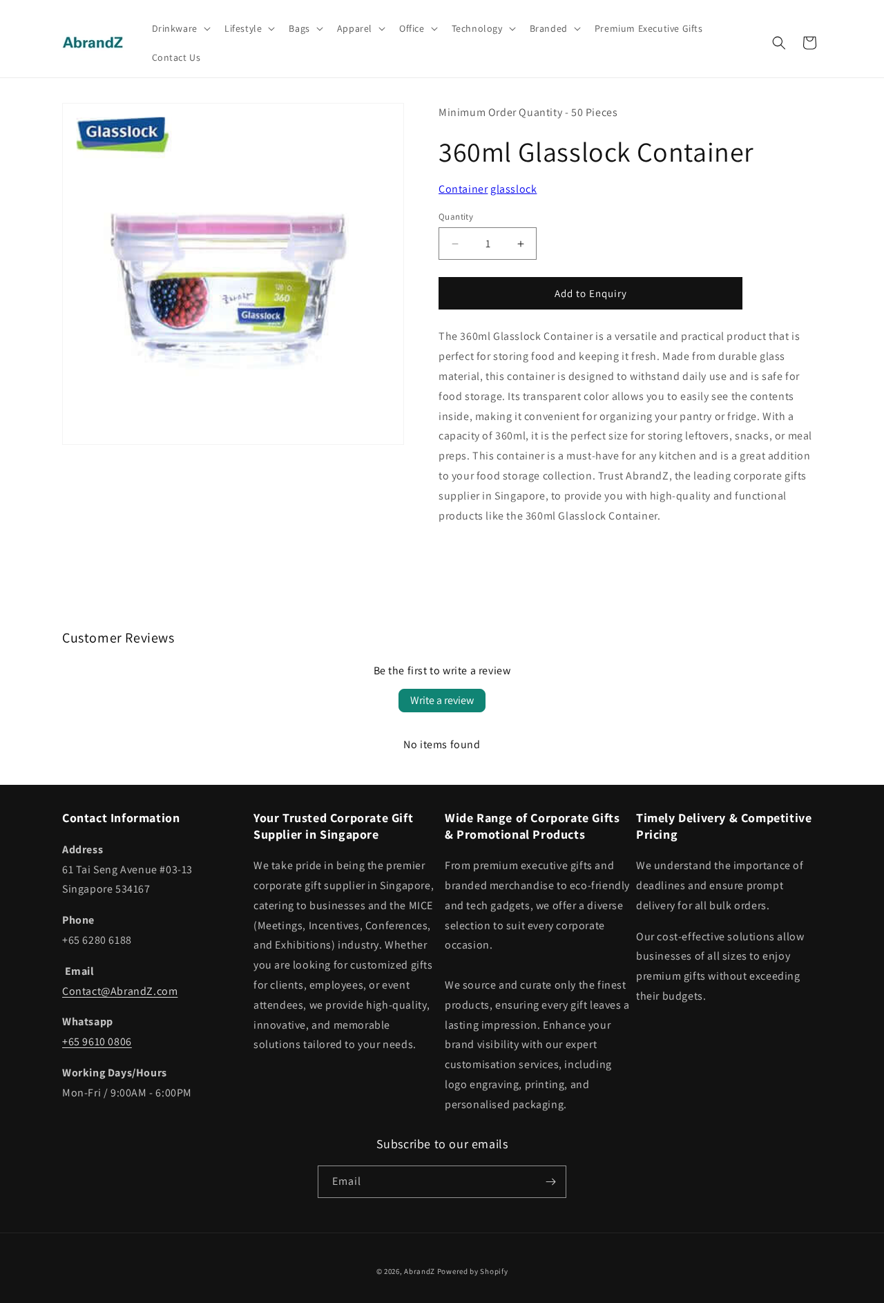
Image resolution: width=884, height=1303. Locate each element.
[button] (180, 28)
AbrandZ (419, 1271)
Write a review (442, 700)
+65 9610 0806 (97, 1041)
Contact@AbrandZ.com (119, 991)
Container (463, 189)
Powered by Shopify (472, 1271)
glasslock (513, 189)
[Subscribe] (550, 1182)
